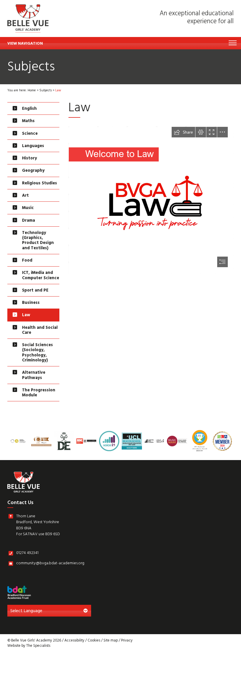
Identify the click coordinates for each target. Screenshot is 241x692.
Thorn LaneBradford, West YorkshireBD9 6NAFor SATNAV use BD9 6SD (38, 526)
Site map (110, 640)
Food (27, 261)
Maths (28, 121)
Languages (33, 146)
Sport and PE (35, 291)
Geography (33, 171)
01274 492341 (27, 554)
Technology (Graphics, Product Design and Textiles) (38, 240)
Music (28, 208)
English (29, 109)
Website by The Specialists (28, 646)
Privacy (127, 640)
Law (26, 315)
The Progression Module (38, 393)
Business (31, 303)
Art (25, 196)
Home (32, 91)
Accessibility (74, 640)
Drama (28, 221)
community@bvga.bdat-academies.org (50, 564)
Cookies (94, 640)
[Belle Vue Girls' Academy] (27, 18)
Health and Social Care (40, 330)
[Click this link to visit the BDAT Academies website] (19, 592)
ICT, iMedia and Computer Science (40, 275)
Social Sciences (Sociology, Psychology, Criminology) (37, 353)
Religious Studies (39, 184)
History (29, 159)
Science (30, 134)
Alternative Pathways (33, 375)
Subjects (45, 91)
